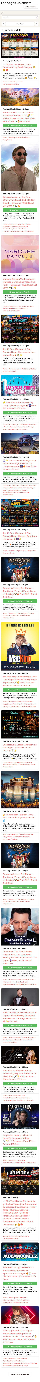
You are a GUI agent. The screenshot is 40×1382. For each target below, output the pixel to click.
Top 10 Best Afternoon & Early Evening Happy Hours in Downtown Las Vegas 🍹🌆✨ (20, 536)
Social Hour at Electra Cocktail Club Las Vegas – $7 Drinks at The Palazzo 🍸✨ (20, 748)
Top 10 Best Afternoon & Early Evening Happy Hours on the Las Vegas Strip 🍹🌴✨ (19, 352)
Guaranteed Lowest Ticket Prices (20, 601)
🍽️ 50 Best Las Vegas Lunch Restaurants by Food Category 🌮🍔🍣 (19, 67)
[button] (2, 13)
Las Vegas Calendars (16, 3)
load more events (20, 1374)
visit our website (30, 7)
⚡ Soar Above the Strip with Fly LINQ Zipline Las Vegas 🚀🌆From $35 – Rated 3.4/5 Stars (19, 405)
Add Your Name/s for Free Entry (20, 210)
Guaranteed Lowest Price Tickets (20, 125)
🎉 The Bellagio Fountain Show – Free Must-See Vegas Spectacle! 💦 (19, 818)
